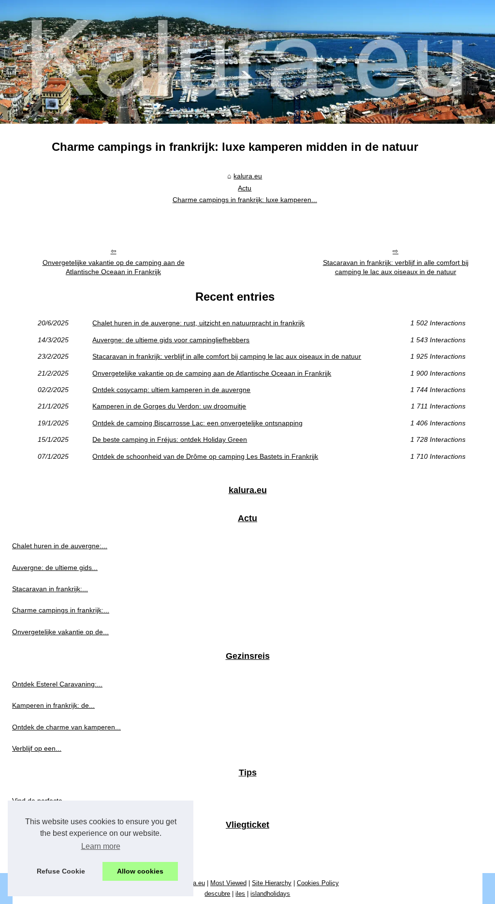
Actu (244, 188)
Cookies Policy (318, 883)
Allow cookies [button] (140, 871)
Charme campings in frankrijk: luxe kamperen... (245, 200)
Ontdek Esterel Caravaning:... (57, 684)
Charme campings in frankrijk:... (60, 610)
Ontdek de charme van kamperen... (66, 727)
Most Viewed (228, 883)
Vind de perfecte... (40, 800)
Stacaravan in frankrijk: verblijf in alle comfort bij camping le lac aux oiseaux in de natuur (395, 267)
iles (240, 893)
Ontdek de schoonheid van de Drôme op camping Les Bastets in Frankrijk (205, 456)
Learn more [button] (100, 846)
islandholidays (270, 893)
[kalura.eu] (247, 62)
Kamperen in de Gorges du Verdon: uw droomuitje (169, 406)
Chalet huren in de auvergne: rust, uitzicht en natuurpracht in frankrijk (198, 323)
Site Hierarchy (271, 883)
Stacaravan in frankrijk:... (50, 589)
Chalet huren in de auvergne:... (59, 546)
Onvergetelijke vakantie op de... (60, 632)
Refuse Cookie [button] (61, 871)
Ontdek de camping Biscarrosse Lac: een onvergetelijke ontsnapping (197, 423)
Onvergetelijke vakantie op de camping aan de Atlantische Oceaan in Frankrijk (114, 267)
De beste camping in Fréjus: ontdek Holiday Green (169, 439)
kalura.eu (247, 176)
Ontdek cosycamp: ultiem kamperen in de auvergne (171, 389)
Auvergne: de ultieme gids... (55, 567)
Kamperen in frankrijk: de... (53, 705)
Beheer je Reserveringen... (53, 853)
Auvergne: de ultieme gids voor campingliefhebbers (170, 339)
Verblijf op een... (36, 748)
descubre (217, 893)
